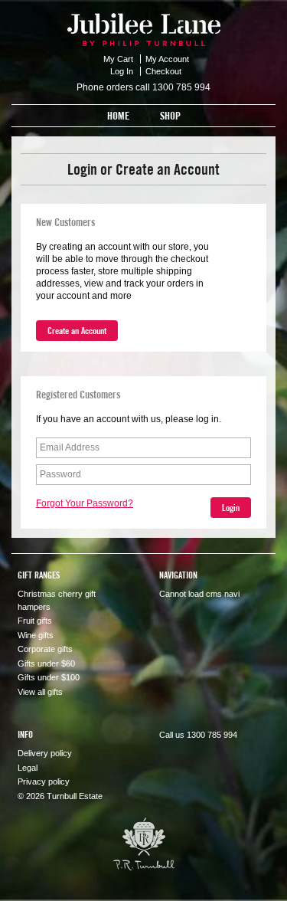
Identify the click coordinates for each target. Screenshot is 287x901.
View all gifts (40, 691)
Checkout (163, 71)
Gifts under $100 (49, 677)
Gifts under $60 (46, 663)
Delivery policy (45, 753)
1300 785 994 (181, 87)
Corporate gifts (45, 649)
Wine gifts (36, 635)
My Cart (119, 59)
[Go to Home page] (143, 23)
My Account (167, 59)
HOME (118, 116)
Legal (28, 767)
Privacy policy (44, 781)
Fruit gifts (35, 620)
